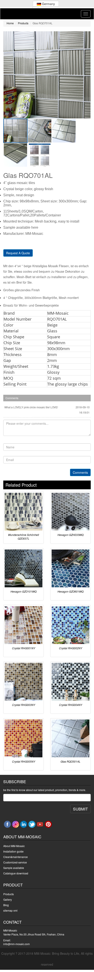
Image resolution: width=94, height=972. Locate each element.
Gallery (7, 899)
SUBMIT (80, 809)
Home (10, 23)
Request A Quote (18, 253)
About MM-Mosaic (14, 846)
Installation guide (13, 851)
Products (23, 23)
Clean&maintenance (15, 857)
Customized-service (15, 862)
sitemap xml (10, 910)
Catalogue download (15, 873)
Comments (80, 472)
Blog (6, 905)
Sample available (13, 868)
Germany (48, 4)
